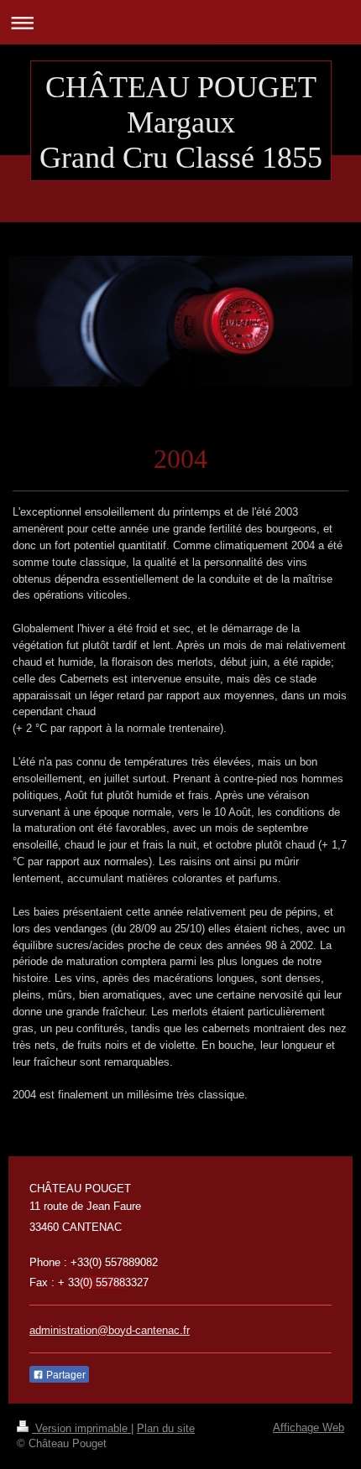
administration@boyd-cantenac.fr (109, 1330)
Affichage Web (308, 1427)
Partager (65, 1375)
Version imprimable (81, 1428)
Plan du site (166, 1428)
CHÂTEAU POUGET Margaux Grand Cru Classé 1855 (180, 122)
